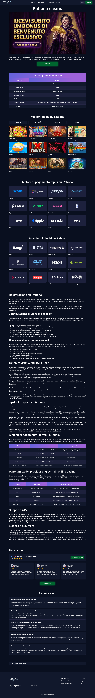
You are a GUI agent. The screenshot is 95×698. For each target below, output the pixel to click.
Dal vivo (36, 122)
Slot (76, 122)
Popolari (17, 122)
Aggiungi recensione (77, 557)
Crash (56, 122)
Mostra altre (47, 583)
